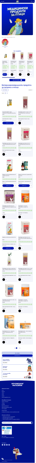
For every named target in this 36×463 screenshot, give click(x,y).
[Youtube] (9, 445)
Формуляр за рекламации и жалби (7, 407)
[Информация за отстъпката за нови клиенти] (7, 66)
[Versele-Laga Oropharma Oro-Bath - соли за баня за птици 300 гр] (9, 290)
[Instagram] (4, 445)
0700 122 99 (4, 438)
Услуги (3, 394)
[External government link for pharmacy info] (7, 430)
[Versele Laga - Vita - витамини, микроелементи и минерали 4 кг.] (25, 290)
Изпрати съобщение (5, 401)
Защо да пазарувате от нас (6, 397)
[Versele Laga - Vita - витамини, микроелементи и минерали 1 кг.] (25, 196)
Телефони (3, 403)
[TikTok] (7, 445)
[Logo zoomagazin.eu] (17, 1)
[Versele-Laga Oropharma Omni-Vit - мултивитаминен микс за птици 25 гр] (30, 56)
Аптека (5, 37)
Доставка (3, 404)
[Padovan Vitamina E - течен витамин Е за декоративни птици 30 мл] (25, 165)
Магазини (3, 391)
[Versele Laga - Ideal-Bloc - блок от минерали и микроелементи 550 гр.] (25, 322)
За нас (3, 390)
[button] (2, 1)
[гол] (19, 348)
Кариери (3, 395)
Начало (2, 37)
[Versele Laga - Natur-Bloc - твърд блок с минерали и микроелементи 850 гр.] (9, 322)
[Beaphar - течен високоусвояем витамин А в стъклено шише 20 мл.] (9, 165)
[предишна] (15, 348)
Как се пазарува (4, 408)
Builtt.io (6, 461)
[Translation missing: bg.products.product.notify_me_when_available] (12, 74)
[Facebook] (2, 445)
